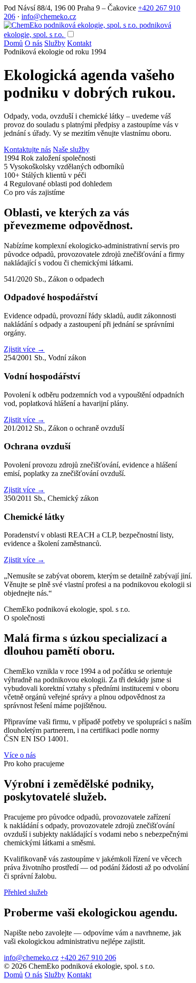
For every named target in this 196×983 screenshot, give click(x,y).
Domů (13, 43)
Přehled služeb (26, 892)
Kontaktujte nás (27, 149)
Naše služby (71, 149)
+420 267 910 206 (88, 957)
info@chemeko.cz (48, 16)
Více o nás (20, 755)
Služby (54, 43)
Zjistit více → (24, 349)
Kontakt (79, 43)
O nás (33, 43)
